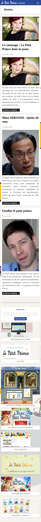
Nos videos (20, 449)
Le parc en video (20, 493)
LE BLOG (21, 3)
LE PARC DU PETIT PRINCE (20, 427)
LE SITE (20, 361)
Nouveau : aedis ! (20, 515)
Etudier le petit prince (17, 210)
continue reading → (11, 110)
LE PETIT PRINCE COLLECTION (20, 405)
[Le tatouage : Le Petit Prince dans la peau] (20, 29)
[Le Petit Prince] (9, 2)
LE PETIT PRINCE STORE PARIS (20, 383)
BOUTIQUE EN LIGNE (20, 339)
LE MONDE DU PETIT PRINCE (20, 471)
